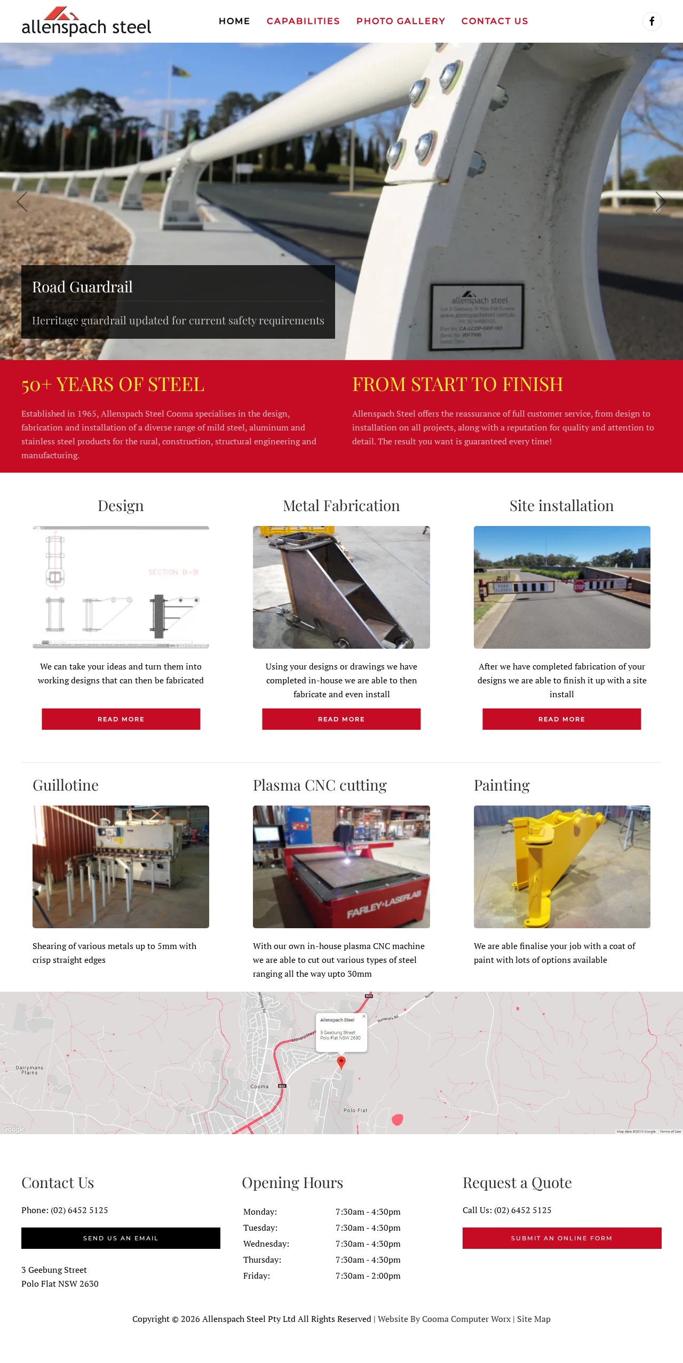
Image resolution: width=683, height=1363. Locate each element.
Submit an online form (562, 1238)
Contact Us (495, 21)
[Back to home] (86, 21)
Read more (121, 719)
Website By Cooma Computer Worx (444, 1319)
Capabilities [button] (303, 21)
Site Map (534, 1319)
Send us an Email (121, 1238)
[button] (23, 202)
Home (235, 21)
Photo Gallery (401, 21)
